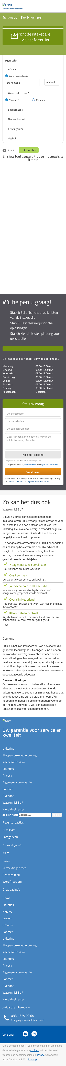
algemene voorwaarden (49, 465)
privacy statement (30, 465)
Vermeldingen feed (15, 868)
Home (6, 898)
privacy (40, 1054)
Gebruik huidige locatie (18, 75)
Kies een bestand (33, 455)
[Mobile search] (53, 4)
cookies (34, 1050)
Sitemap (32, 1059)
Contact (8, 789)
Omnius (8, 925)
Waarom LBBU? (13, 802)
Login (6, 861)
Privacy (7, 775)
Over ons (8, 795)
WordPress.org (12, 881)
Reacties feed (11, 874)
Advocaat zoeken (14, 762)
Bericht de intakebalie (32, 37)
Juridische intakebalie (16, 1007)
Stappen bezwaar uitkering (20, 755)
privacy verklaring (16, 481)
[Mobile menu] (60, 4)
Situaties (8, 768)
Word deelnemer (13, 809)
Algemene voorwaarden (18, 782)
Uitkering (8, 748)
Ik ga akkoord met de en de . (33, 465)
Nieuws (7, 911)
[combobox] (35, 815)
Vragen (7, 918)
